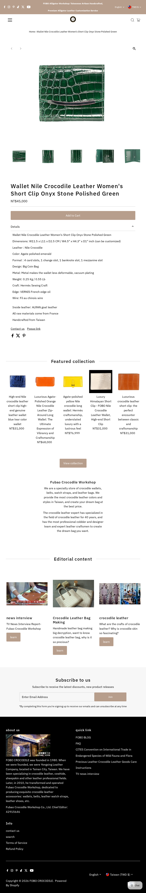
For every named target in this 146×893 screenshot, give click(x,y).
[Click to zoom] (134, 49)
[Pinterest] (13, 7)
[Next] (20, 49)
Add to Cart (73, 215)
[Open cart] (138, 20)
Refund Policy (14, 849)
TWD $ (135, 7)
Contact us (18, 328)
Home (32, 31)
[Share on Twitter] (18, 336)
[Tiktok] (18, 7)
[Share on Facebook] (13, 336)
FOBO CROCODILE (41, 881)
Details (15, 226)
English (118, 7)
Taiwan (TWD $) (120, 874)
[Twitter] (23, 7)
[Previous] (12, 49)
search (10, 837)
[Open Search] (132, 20)
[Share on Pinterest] (24, 336)
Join (110, 696)
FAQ (78, 743)
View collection (73, 463)
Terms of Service (16, 843)
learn (13, 637)
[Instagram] (9, 7)
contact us (12, 830)
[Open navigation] (22, 20)
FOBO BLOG (83, 737)
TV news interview (87, 774)
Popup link (33, 328)
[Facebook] (4, 7)
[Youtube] (28, 7)
